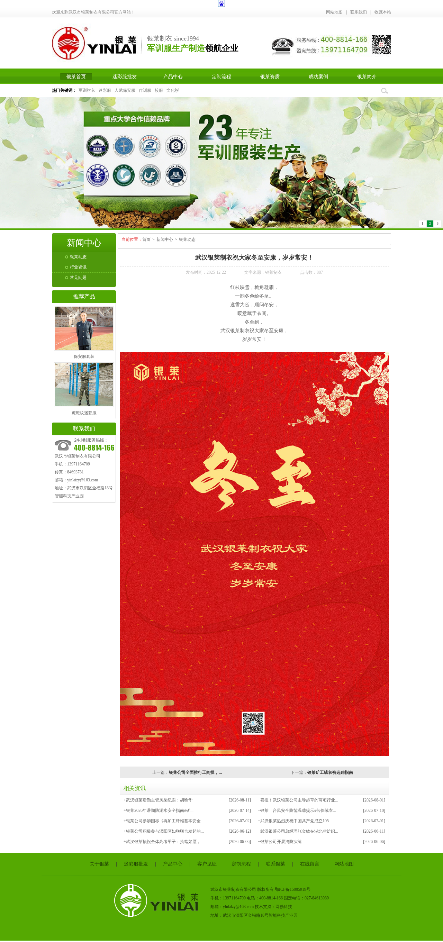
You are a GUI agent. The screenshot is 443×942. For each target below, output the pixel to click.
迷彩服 (105, 90)
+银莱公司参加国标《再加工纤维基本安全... (164, 822)
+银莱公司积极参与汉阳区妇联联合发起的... (164, 832)
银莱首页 (76, 76)
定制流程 (221, 76)
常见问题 (78, 279)
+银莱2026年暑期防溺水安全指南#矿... (158, 811)
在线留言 (309, 865)
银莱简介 (367, 76)
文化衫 (172, 90)
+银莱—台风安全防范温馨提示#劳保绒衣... (297, 811)
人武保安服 (125, 90)
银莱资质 (270, 76)
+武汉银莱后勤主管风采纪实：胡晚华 (158, 801)
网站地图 (334, 12)
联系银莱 (275, 865)
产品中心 (173, 76)
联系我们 (358, 12)
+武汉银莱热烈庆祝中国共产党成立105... (295, 822)
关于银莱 (99, 865)
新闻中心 (164, 240)
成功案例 (318, 76)
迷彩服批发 (124, 76)
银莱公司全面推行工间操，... (195, 773)
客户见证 (207, 865)
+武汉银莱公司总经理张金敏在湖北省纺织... (298, 832)
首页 (146, 240)
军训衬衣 (87, 90)
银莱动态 (78, 258)
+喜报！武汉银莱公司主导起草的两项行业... (298, 801)
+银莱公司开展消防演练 (280, 843)
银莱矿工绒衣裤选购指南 (330, 773)
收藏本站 (382, 12)
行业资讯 (78, 268)
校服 (159, 90)
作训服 (145, 90)
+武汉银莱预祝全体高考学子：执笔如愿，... (164, 843)
